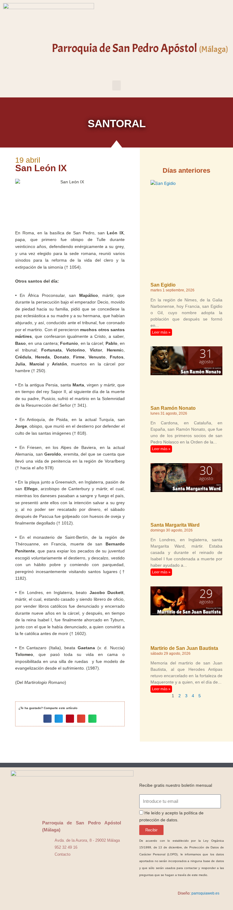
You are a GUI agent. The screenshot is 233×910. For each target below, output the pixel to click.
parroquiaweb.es (205, 893)
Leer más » (161, 332)
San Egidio (163, 284)
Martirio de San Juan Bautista (184, 648)
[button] (116, 85)
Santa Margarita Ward (175, 525)
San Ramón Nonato (173, 408)
